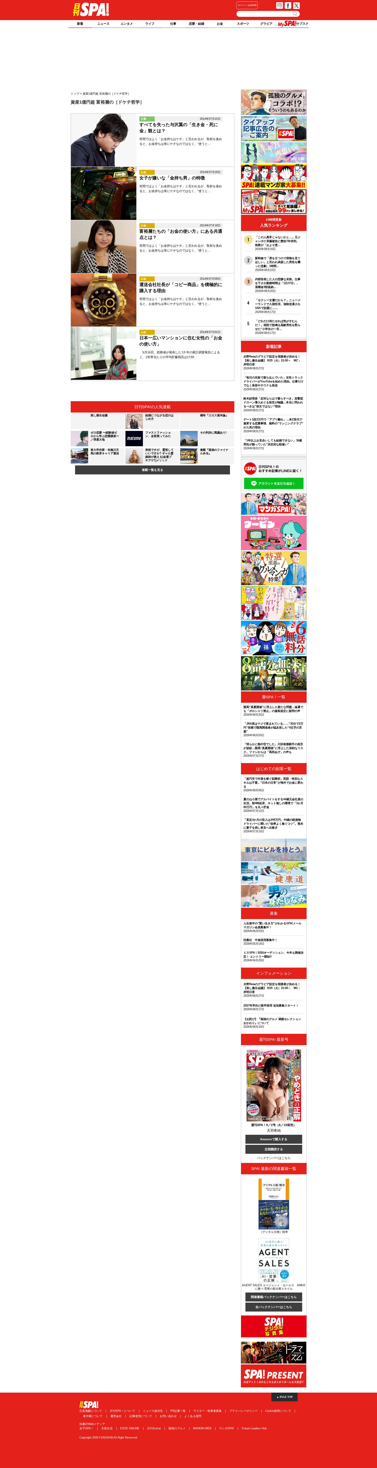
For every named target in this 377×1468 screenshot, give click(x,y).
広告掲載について (91, 1410)
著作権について (93, 1416)
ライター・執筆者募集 (208, 1410)
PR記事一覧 (178, 1410)
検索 (295, 14)
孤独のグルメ (177, 1428)
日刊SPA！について (123, 1410)
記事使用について (141, 1416)
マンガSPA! (227, 1428)
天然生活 (107, 1428)
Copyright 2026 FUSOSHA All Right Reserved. (108, 1437)
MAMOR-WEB (202, 1428)
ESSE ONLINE (130, 1428)
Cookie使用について (278, 1410)
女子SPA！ (86, 1428)
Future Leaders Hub (254, 1428)
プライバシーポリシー (244, 1410)
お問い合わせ (169, 1416)
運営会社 (116, 1416)
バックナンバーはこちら (274, 1158)
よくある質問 (192, 1416)
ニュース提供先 (153, 1410)
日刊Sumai (154, 1428)
